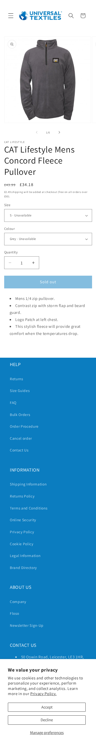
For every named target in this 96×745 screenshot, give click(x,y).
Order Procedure (24, 426)
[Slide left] (36, 132)
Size (7, 204)
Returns (16, 378)
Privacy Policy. (43, 693)
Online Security (23, 519)
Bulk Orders (20, 414)
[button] (11, 16)
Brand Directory (23, 567)
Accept (46, 707)
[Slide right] (59, 132)
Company (18, 601)
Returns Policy (22, 496)
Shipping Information (28, 484)
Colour (9, 228)
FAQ (13, 402)
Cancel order (21, 438)
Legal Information (25, 555)
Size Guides (20, 390)
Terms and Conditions (28, 508)
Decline (47, 719)
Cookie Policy (21, 543)
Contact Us (19, 450)
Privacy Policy (22, 531)
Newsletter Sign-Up (27, 625)
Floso (14, 613)
